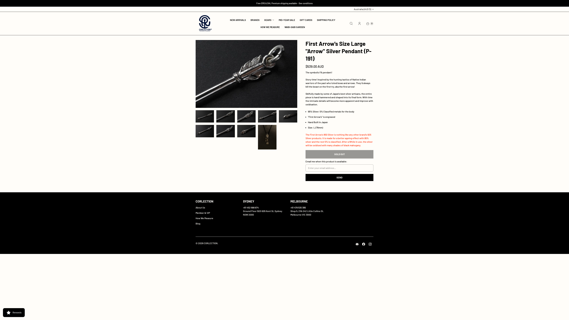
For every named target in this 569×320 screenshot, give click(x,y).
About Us (200, 207)
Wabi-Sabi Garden (294, 27)
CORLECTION (211, 243)
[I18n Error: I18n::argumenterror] (205, 116)
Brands (255, 20)
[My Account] (359, 23)
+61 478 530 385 (298, 207)
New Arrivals (238, 20)
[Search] (351, 23)
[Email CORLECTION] (357, 244)
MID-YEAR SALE (287, 20)
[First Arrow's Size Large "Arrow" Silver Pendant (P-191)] (246, 74)
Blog (198, 223)
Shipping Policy (326, 20)
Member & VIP (203, 212)
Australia (362, 9)
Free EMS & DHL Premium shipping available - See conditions (284, 3)
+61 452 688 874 (251, 207)
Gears (267, 20)
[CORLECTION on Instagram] (370, 244)
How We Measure (270, 27)
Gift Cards (306, 20)
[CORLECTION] (205, 23)
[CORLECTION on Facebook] (363, 244)
